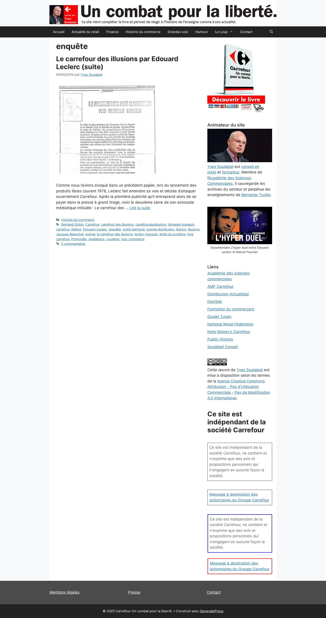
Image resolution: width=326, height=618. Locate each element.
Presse (134, 592)
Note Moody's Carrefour (228, 331)
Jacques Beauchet (70, 234)
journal (90, 234)
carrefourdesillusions (151, 224)
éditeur (76, 229)
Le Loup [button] (221, 32)
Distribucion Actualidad (228, 294)
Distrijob (214, 301)
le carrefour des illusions (115, 234)
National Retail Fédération (230, 324)
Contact (246, 32)
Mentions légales (64, 592)
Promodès (79, 239)
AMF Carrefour (220, 286)
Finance (112, 32)
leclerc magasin (146, 234)
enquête (115, 229)
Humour (201, 32)
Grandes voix (178, 32)
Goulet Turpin (219, 316)
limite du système (172, 234)
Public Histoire (220, 339)
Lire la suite (140, 208)
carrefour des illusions (117, 224)
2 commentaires (73, 244)
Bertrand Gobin (72, 224)
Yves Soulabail (250, 370)
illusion (181, 229)
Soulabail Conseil (222, 347)
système (112, 239)
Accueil (59, 32)
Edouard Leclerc (95, 229)
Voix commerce (132, 239)
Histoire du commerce (143, 32)
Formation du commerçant (230, 309)
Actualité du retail (85, 32)
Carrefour (92, 224)
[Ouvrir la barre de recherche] (271, 31)
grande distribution (160, 229)
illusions (194, 229)
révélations (96, 239)
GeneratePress (212, 611)
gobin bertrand (134, 229)
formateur (230, 172)
